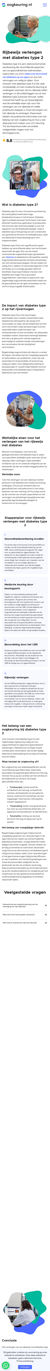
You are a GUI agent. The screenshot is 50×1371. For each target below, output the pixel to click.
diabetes (10, 257)
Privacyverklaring (25, 1361)
